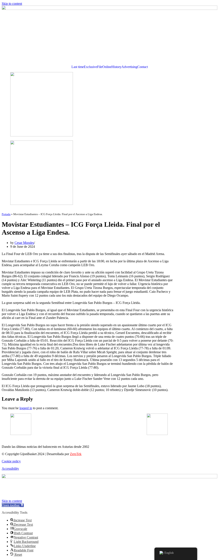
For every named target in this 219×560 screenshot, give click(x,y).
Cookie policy (11, 461)
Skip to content (12, 3)
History (116, 67)
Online (106, 67)
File (99, 67)
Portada (6, 214)
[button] (13, 505)
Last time (77, 67)
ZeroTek (75, 454)
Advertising (129, 67)
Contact (142, 67)
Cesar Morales (24, 243)
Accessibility (10, 468)
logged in (25, 408)
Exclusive (90, 67)
